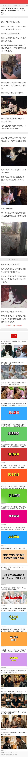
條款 (11, 754)
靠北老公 (9, 5)
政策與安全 (7, 754)
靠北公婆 (15, 5)
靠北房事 (21, 5)
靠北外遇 (4, 5)
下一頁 (14, 335)
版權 (16, 754)
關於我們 (3, 754)
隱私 (14, 754)
